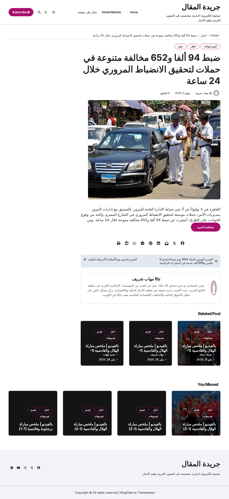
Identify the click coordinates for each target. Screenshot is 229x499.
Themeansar (146, 492)
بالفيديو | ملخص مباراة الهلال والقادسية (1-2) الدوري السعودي (199, 350)
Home (134, 12)
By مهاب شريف (203, 93)
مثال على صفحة (87, 12)
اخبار (193, 46)
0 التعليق (165, 93)
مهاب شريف (143, 278)
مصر (180, 46)
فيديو (196, 331)
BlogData (126, 492)
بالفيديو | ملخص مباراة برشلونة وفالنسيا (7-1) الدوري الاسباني (36, 429)
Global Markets (111, 12)
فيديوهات (207, 337)
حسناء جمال (205, 354)
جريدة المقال (201, 6)
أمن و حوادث (210, 46)
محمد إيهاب (109, 354)
